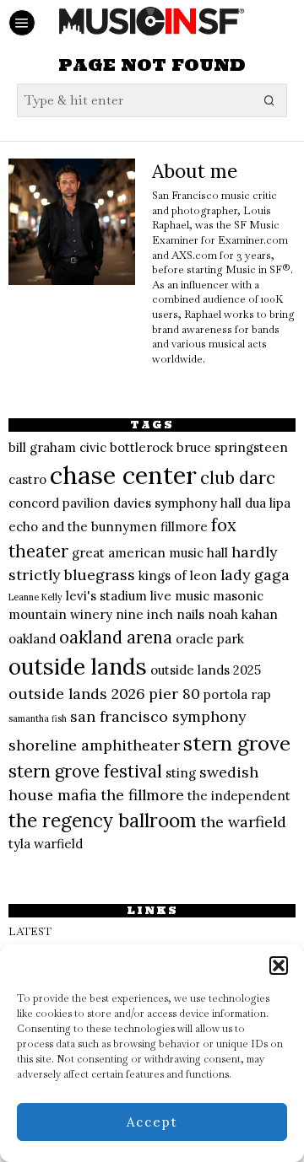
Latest (30, 931)
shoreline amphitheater (94, 745)
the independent (238, 796)
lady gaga (255, 574)
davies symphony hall (177, 503)
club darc (237, 478)
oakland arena (115, 637)
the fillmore (142, 794)
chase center (123, 475)
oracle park (210, 639)
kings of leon (177, 576)
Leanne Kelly (35, 597)
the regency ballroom (102, 820)
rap (261, 694)
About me (194, 171)
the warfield (243, 821)
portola (225, 694)
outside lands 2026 (76, 693)
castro (27, 479)
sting (181, 773)
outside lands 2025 (205, 670)
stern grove (236, 743)
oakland (32, 639)
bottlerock (141, 447)
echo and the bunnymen (82, 527)
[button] (278, 965)
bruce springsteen (232, 447)
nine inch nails (160, 614)
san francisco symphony (158, 716)
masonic (238, 596)
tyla (19, 844)
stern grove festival (85, 772)
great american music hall (150, 553)
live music (179, 596)
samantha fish (37, 718)
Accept (152, 1122)
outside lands (77, 667)
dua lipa (267, 503)
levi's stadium (106, 596)
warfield (58, 844)
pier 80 (174, 693)
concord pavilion (59, 503)
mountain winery (60, 614)
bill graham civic (57, 447)
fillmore (184, 527)
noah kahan (243, 614)
